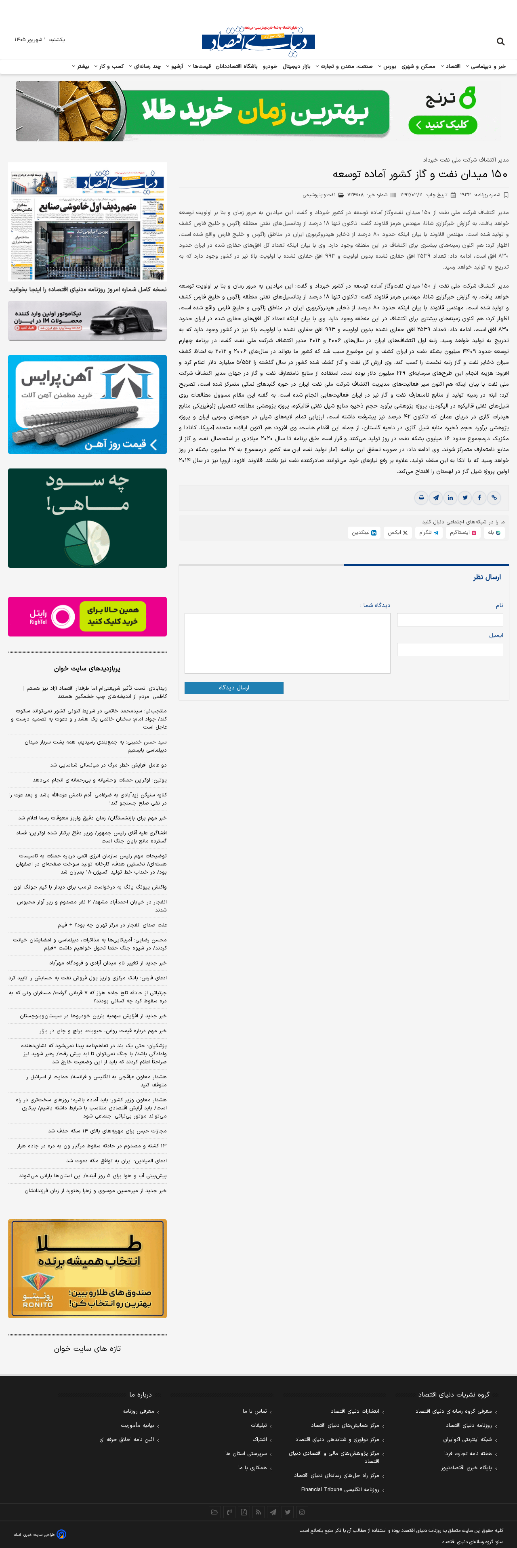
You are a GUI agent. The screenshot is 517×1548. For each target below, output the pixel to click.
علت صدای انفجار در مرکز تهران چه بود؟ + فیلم (112, 925)
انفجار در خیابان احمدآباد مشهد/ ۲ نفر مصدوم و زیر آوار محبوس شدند (92, 906)
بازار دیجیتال (297, 67)
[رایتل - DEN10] (87, 616)
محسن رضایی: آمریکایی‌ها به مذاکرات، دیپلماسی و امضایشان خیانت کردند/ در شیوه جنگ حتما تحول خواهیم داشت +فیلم (90, 944)
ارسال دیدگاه (234, 688)
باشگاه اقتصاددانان (237, 67)
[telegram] (435, 497)
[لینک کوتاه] (494, 497)
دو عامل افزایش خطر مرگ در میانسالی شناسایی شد (108, 765)
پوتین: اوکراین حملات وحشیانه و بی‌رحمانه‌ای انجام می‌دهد (100, 780)
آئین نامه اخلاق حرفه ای (126, 1440)
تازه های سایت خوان (87, 1349)
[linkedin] (450, 497)
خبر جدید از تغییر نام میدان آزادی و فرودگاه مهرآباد (108, 963)
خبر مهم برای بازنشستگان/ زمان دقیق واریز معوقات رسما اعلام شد (92, 818)
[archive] (215, 1512)
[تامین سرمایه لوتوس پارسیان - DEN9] (87, 518)
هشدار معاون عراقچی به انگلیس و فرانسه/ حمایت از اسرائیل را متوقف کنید (96, 1081)
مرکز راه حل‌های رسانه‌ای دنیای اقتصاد (336, 1476)
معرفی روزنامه (138, 1411)
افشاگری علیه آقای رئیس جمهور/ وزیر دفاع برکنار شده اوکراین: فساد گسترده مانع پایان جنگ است (91, 837)
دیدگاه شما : (375, 605)
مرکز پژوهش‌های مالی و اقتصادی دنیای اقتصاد (334, 1457)
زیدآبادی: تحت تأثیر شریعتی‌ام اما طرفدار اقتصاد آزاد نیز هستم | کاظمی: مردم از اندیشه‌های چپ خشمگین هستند (95, 693)
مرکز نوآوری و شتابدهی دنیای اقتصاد (337, 1440)
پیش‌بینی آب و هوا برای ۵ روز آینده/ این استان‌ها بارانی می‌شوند (93, 1176)
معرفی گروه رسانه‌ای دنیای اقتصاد (454, 1411)
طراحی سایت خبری (39, 1535)
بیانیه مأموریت (137, 1426)
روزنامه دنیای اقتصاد (469, 1426)
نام (499, 605)
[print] (421, 497)
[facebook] (479, 497)
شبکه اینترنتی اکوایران (467, 1440)
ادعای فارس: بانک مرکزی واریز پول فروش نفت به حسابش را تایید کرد (87, 978)
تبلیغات (259, 1426)
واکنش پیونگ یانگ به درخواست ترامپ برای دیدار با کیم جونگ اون (90, 887)
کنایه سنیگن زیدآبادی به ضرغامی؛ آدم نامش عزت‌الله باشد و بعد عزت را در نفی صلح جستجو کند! (88, 799)
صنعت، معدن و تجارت (346, 67)
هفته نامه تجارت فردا (468, 1454)
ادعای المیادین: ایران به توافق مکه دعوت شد (116, 1161)
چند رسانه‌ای (146, 67)
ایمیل (496, 635)
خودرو (270, 67)
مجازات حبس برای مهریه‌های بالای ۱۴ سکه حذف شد (107, 1131)
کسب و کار (110, 67)
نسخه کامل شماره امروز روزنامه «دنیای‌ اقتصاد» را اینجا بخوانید (88, 290)
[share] (244, 1512)
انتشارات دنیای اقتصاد (355, 1411)
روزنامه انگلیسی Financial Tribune (340, 1490)
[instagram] (302, 1512)
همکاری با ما (252, 1468)
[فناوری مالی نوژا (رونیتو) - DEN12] (87, 1269)
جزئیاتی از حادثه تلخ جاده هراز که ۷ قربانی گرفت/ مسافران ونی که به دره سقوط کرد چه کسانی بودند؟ (88, 997)
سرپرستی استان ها (246, 1454)
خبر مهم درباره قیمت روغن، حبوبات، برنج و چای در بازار (103, 1031)
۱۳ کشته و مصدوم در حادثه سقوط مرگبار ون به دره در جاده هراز (92, 1146)
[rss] (258, 1512)
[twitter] (464, 497)
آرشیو (176, 67)
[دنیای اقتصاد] (258, 41)
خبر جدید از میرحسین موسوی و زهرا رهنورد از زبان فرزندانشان (96, 1191)
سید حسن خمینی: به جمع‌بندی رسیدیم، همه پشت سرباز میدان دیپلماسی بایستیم (96, 746)
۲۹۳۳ (480, 195)
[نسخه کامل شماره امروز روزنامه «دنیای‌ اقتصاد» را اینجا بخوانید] (87, 221)
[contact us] (229, 1512)
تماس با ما (255, 1411)
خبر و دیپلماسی (487, 67)
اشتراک (259, 1440)
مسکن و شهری (418, 67)
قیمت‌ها (201, 67)
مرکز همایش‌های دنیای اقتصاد (345, 1426)
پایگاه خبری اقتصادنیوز (466, 1468)
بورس (389, 67)
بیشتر (82, 67)
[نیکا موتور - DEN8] (87, 320)
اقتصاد (452, 67)
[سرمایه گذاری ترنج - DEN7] (258, 111)
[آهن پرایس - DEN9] (87, 404)
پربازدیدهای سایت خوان (87, 669)
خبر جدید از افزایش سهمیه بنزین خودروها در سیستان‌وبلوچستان (93, 1016)
